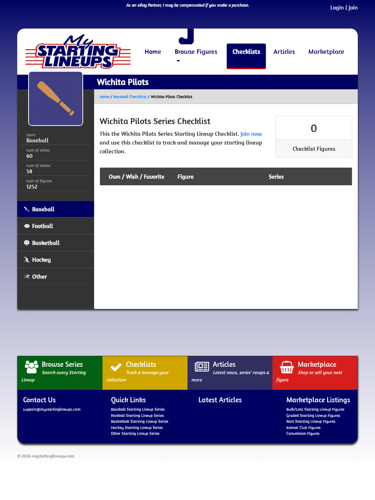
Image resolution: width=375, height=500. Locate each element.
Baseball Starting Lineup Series (138, 409)
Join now (251, 133)
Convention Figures (303, 433)
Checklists (246, 51)
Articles (284, 51)
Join (353, 7)
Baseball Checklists (130, 96)
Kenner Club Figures (303, 427)
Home (153, 51)
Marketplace (326, 51)
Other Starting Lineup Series (135, 433)
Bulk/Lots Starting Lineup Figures (315, 409)
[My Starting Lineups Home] (78, 51)
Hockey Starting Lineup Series (137, 427)
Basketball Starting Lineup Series (139, 421)
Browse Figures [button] (196, 51)
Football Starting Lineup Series (137, 415)
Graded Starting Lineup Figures (313, 415)
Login (337, 7)
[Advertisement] (187, 331)
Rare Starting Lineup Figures (310, 421)
